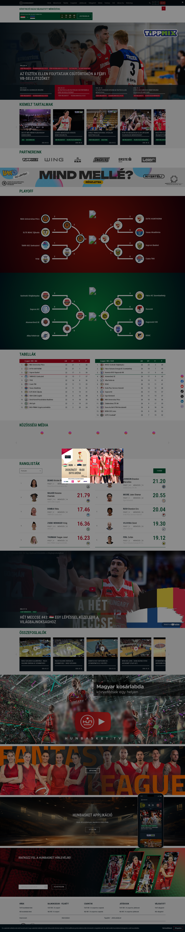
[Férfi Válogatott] (92, 466)
